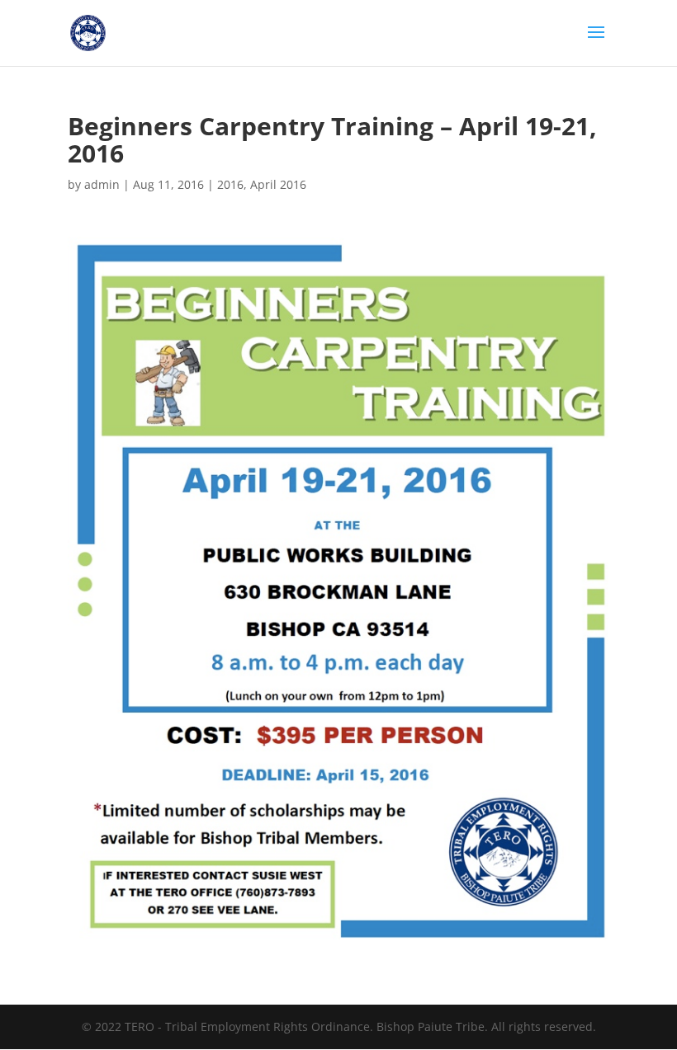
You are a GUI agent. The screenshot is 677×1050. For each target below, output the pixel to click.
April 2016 (278, 184)
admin (102, 184)
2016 (230, 184)
